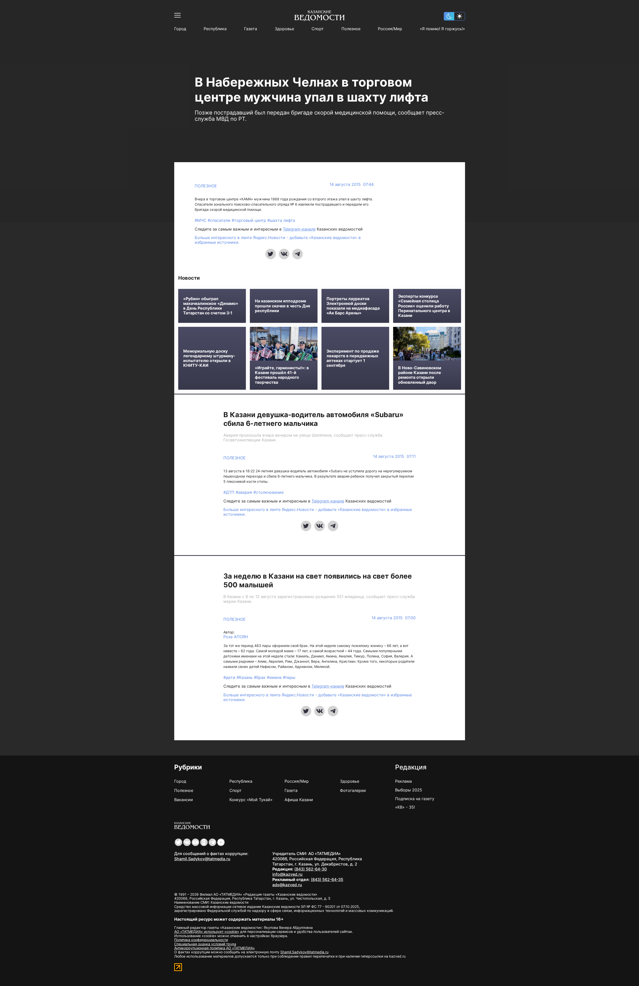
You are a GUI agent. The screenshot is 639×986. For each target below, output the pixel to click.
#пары (289, 677)
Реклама (403, 781)
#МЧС (201, 220)
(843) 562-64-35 (327, 879)
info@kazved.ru (287, 874)
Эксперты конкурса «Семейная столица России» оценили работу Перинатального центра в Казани (424, 306)
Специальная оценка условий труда (205, 944)
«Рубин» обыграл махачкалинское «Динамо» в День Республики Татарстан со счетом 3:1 (210, 306)
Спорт (318, 28)
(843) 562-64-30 (310, 868)
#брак (260, 677)
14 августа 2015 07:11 (394, 456)
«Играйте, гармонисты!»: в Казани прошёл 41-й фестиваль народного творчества (282, 375)
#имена (275, 677)
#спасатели (220, 220)
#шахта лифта (281, 220)
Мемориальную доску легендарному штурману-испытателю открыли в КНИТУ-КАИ (209, 358)
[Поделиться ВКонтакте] (284, 254)
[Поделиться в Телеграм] (297, 254)
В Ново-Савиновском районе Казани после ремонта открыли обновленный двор (419, 375)
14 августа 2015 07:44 (351, 184)
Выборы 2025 (408, 789)
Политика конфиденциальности (201, 940)
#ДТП (229, 492)
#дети (230, 677)
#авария (244, 492)
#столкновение (268, 492)
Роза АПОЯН (235, 636)
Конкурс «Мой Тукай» (251, 799)
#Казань (245, 677)
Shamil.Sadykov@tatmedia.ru (202, 858)
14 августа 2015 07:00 (393, 618)
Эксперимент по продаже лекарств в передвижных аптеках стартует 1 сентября (352, 358)
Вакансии (183, 799)
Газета (250, 28)
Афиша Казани (299, 799)
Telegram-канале (299, 229)
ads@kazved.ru (287, 884)
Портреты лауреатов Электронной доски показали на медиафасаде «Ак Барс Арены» (353, 306)
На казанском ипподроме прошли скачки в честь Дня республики (282, 306)
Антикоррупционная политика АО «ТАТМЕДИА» (214, 948)
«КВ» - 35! (405, 807)
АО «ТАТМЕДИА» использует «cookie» (206, 931)
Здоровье (284, 28)
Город (180, 28)
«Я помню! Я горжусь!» (442, 28)
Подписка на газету (414, 798)
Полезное (350, 28)
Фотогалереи (353, 790)
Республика (215, 28)
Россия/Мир (390, 28)
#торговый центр (249, 220)
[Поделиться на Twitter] (270, 254)
